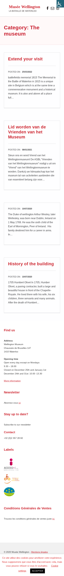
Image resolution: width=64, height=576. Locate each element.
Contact (9, 432)
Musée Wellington (24, 7)
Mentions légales (39, 552)
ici (20, 403)
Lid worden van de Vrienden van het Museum (27, 132)
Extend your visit (25, 59)
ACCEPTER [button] (37, 571)
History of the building (31, 264)
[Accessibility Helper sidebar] (60, 3)
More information (12, 381)
